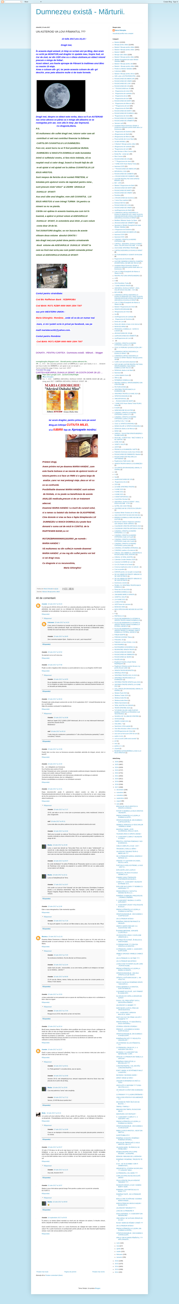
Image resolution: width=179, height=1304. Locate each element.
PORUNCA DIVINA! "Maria (123, 637)
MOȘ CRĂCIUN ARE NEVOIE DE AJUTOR (128, 609)
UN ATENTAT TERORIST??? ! (126, 1208)
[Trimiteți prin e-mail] (63, 589)
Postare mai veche (98, 1272)
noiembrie (120, 792)
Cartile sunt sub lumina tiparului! (125, 362)
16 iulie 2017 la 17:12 (61, 1097)
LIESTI (116, 447)
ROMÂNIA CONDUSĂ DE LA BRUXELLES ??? (125, 1062)
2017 (117, 787)
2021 (117, 776)
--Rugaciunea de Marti (121, 108)
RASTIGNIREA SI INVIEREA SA (124, 647)
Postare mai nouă (42, 1272)
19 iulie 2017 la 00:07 (55, 1147)
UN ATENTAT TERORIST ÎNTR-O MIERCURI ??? (127, 852)
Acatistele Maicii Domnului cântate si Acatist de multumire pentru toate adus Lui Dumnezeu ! (128, 267)
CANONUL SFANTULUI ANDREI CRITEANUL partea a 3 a (125, 344)
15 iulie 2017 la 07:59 (55, 665)
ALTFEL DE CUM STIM (122, 506)
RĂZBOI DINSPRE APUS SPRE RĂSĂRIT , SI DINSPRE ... (126, 1152)
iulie (118, 804)
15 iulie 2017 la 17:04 (61, 1011)
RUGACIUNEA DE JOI (121, 86)
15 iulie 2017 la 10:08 (55, 749)
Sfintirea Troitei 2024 (121, 695)
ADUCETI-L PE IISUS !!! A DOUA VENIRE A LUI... (127, 873)
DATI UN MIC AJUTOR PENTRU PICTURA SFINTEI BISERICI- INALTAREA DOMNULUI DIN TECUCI (128, 366)
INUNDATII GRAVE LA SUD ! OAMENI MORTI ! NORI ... (128, 1186)
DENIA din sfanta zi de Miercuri (124, 428)
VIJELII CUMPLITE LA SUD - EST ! (127, 846)
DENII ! (116, 431)
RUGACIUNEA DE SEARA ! (123, 652)
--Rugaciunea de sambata (123, 93)
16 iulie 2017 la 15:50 (60, 1087)
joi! (115, 741)
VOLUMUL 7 (118, 724)
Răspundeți (45, 614)
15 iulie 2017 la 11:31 (55, 936)
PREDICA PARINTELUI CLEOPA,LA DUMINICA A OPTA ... (128, 816)
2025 (117, 764)
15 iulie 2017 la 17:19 (61, 921)
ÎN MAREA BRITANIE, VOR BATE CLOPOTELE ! (127, 931)
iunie (118, 1243)
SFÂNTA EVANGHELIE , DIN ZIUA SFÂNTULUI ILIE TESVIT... (127, 974)
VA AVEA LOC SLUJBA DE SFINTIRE (126, 716)
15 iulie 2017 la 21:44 (61, 965)
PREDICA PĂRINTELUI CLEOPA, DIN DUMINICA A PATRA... (128, 1229)
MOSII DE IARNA (120, 326)
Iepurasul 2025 (119, 166)
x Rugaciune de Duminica (123, 229)
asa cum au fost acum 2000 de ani (125, 733)
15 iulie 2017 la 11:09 (55, 906)
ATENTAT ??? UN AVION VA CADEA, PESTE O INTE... (128, 861)
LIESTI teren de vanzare (122, 604)
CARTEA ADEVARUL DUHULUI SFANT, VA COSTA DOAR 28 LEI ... (69, 372)
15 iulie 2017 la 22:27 (55, 1049)
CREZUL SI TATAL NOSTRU (123, 557)
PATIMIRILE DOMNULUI (122, 380)
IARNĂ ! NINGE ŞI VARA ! (124, 1078)
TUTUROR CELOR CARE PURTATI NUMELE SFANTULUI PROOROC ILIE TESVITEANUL (127, 712)
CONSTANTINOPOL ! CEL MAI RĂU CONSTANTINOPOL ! (128, 1066)
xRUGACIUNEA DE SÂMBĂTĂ (124, 223)
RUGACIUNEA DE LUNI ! (122, 83)
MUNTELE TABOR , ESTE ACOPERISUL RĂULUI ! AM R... (127, 830)
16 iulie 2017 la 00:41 (61, 1066)
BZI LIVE (117, 292)
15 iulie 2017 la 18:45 (61, 636)
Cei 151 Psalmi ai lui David (123, 564)
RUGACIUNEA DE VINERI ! (123, 193)
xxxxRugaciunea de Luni (122, 338)
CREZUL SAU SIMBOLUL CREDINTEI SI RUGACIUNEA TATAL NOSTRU (128, 553)
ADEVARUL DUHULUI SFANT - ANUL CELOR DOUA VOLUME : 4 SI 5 (127, 289)
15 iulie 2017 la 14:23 (62, 622)
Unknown (51, 622)
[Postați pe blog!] (66, 589)
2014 (117, 1266)
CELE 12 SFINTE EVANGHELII (124, 424)
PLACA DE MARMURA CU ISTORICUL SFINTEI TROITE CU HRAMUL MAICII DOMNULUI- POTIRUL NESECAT (127, 630)
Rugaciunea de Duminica (122, 259)
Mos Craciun (118, 156)
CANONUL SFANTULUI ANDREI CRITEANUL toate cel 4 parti (125, 536)
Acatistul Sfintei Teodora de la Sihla (126, 513)
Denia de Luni (119, 321)
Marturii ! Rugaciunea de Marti (124, 185)
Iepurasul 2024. (119, 237)
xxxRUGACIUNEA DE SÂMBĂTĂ (125, 336)
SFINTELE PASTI (120, 673)
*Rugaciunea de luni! (121, 149)
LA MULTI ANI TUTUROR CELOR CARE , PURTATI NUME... (129, 964)
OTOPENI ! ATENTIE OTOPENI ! (126, 1026)
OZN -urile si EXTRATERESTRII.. (125, 76)
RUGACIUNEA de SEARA (123, 657)
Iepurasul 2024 (119, 234)
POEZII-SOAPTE (119, 635)
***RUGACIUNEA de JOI (122, 88)
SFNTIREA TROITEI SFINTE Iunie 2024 (127, 682)
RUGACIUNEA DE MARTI (123, 101)
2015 (117, 1264)
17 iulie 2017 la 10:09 (61, 1129)
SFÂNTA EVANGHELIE (122, 396)
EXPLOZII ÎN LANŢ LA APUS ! (126, 870)
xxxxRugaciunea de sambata (124, 317)
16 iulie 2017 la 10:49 (61, 1076)
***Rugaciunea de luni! (122, 106)
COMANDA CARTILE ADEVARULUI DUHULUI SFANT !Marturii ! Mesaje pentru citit (128, 357)
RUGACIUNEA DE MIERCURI (124, 79)
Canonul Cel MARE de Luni (123, 562)
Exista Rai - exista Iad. (121, 154)
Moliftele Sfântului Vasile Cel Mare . (126, 220)
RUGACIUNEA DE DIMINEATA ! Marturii (127, 454)
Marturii (44, 591)
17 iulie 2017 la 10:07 (61, 884)
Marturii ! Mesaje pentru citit (123, 64)
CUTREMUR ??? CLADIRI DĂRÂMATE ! (129, 1094)
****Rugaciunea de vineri (122, 161)
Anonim (44, 604)
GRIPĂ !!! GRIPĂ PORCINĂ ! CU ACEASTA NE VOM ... (126, 927)
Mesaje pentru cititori (53, 591)
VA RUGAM (118, 719)
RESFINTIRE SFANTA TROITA (124, 649)
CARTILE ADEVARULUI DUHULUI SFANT (128, 250)
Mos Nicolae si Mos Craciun (123, 151)
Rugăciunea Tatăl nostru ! (122, 461)
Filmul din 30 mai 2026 (122, 589)
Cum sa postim (119, 569)
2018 (117, 784)
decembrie (120, 790)
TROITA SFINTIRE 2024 (122, 708)
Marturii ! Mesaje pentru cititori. (124, 50)
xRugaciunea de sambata (123, 146)
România (117, 195)
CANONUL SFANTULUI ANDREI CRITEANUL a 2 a (125, 532)
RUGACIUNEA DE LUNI (122, 205)
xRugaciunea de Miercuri (122, 136)
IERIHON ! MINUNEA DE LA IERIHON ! (129, 1156)
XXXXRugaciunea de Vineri (123, 731)
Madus (50, 845)
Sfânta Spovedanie (120, 703)
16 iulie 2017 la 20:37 (61, 861)
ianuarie (119, 1257)
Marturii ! (117, 52)
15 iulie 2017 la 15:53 (55, 994)
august (119, 801)
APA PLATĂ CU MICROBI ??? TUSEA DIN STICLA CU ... (128, 1086)
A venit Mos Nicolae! (121, 499)
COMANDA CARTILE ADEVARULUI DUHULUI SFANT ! (126, 352)
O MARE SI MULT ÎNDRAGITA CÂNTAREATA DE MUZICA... (126, 878)
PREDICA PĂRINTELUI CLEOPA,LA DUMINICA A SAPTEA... (128, 910)
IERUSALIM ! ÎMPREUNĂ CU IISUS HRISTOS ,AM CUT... (128, 1143)
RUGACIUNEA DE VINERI (123, 81)
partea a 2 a (118, 746)
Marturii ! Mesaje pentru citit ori (124, 74)
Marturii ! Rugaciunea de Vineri (124, 307)
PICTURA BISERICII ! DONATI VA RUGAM (128, 255)
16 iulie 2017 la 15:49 (60, 845)
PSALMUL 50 (118, 640)
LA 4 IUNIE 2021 (119, 599)
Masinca (45, 936)
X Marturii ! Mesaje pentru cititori (125, 144)
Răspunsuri (48, 618)
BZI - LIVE (117, 183)
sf (115, 278)
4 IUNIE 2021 (118, 492)
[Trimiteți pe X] (68, 589)
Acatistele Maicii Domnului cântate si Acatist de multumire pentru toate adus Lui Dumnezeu (128, 127)
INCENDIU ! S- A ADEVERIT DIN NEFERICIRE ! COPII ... (127, 1053)
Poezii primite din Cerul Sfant (124, 139)
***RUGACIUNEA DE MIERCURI (125, 169)
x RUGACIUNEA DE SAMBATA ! (124, 176)
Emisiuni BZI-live (120, 203)
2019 (117, 781)
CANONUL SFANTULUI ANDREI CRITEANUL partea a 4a (125, 418)
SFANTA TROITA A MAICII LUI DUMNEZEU (128, 463)
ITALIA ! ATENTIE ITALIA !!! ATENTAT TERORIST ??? (128, 1181)
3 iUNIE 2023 (118, 489)
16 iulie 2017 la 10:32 (61, 831)
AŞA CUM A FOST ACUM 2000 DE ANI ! (127, 515)
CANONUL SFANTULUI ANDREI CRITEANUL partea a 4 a (125, 413)
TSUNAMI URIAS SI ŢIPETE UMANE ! (128, 834)
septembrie (120, 798)
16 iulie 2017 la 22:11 (60, 875)
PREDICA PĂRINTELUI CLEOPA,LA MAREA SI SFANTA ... (128, 969)
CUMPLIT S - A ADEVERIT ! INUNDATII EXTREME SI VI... (129, 882)
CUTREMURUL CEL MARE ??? (127, 1173)
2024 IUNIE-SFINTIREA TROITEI (125, 248)
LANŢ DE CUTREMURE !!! (125, 1211)
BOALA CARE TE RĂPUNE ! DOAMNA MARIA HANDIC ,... (129, 1199)
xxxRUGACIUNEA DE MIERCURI (125, 232)
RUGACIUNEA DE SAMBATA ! (124, 118)
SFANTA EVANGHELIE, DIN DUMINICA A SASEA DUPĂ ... (129, 1034)
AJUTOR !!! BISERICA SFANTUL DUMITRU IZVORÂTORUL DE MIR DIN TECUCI (128, 262)
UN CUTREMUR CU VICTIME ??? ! (128, 958)
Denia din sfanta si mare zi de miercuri (127, 324)
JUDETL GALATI (119, 444)
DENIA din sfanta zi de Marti (123, 370)
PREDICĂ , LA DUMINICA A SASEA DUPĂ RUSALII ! (127, 1030)
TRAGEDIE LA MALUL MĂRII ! (126, 849)
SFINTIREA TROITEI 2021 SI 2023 (125, 675)
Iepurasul (117, 373)
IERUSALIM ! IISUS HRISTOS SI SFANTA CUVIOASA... (127, 807)
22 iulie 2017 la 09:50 (60, 1202)
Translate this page (43, 370)
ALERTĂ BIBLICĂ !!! (122, 1135)
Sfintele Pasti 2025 (120, 693)
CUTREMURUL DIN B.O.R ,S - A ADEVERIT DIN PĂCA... (127, 1048)
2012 (117, 1272)
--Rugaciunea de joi (121, 96)
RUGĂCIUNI (118, 659)
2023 (117, 770)
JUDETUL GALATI (120, 597)
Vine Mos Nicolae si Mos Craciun (125, 728)
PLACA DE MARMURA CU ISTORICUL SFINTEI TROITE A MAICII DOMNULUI (127, 619)
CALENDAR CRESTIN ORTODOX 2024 (127, 526)
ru (115, 474)
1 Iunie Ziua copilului (121, 200)
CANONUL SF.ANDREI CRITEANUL (126, 548)
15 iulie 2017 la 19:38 (61, 717)
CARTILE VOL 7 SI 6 (121, 421)
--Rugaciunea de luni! (121, 98)
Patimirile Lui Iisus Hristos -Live (124, 642)
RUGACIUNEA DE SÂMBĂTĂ (124, 121)
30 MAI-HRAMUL (120, 141)
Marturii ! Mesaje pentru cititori (124, 47)
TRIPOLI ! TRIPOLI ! (122, 1106)
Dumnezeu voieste (120, 583)
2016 (117, 1261)
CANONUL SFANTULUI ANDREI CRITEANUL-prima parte (125, 544)
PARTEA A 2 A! (119, 616)
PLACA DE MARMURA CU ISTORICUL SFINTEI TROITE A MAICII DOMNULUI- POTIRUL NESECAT (127, 624)
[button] (37, 365)
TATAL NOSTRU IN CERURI (123, 705)
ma (115, 314)
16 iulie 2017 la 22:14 (54, 1113)
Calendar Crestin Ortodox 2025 (124, 559)
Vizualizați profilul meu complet (123, 33)
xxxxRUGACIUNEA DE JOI (123, 479)
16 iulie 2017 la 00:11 (58, 821)
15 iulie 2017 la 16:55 (61, 679)
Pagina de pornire (70, 1272)
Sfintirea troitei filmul (121, 700)
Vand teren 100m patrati (122, 726)
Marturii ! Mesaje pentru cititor (124, 57)
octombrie (120, 795)
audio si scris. (118, 736)
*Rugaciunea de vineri (121, 116)
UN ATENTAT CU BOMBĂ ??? (126, 1005)
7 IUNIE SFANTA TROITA (122, 286)
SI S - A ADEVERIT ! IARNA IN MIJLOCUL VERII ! (126, 1013)
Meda (44, 1113)
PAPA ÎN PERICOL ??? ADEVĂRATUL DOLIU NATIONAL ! (128, 1022)
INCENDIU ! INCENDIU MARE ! (126, 1075)
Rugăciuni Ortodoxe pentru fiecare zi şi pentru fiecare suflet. (127, 667)
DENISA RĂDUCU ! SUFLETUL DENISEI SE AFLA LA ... (126, 892)
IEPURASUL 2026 (120, 171)
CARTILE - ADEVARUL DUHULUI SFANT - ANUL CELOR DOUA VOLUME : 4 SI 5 (128, 244)
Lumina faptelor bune (121, 375)
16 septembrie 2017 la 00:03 (57, 1217)
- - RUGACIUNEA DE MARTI (123, 401)
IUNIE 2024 (118, 442)
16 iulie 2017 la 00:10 (58, 731)
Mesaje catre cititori (120, 55)
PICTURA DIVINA (120, 387)
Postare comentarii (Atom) (54, 1275)
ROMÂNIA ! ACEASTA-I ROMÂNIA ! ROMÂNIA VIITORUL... (127, 1139)
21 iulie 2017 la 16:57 (55, 1185)
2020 (117, 779)
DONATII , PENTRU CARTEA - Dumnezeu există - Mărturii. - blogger (69, 353)
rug (115, 477)
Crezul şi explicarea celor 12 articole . (126, 567)
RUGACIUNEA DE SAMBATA (124, 174)
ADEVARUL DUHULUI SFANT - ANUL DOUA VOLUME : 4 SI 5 (127, 502)
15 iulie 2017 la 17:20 (61, 955)
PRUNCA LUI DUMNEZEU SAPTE (125, 449)
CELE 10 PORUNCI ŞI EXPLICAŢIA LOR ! (128, 347)
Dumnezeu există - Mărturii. (80, 12)
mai (118, 1246)
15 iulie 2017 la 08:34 (55, 699)
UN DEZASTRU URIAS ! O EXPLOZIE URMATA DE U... (128, 936)
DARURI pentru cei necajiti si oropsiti (126, 572)
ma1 (115, 743)
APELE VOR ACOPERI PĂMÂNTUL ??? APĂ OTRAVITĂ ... (129, 1238)
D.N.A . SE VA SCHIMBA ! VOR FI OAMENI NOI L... (127, 1164)
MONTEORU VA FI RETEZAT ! (126, 1114)
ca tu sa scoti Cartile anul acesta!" (125, 738)
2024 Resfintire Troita (121, 283)
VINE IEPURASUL (120, 398)
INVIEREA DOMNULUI (121, 592)
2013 (117, 1269)
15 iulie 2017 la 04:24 (55, 604)
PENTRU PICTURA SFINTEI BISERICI (127, 276)
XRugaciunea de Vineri (122, 312)
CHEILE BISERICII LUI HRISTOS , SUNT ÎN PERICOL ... (127, 987)
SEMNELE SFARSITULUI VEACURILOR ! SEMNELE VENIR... (129, 825)
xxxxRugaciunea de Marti (122, 210)
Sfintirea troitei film (120, 698)
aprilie (119, 1249)
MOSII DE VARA (119, 607)
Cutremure (118, 71)
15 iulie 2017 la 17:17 (61, 809)
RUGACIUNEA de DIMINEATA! (124, 654)
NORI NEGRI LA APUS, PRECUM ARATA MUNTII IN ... (127, 1009)
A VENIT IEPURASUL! (121, 497)
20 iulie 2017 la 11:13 (61, 1170)
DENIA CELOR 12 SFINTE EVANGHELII (127, 426)
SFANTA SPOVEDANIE (122, 309)
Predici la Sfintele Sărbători (123, 69)
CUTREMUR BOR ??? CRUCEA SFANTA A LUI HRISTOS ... (127, 945)
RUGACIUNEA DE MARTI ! (123, 111)
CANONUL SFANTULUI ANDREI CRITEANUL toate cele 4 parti (125, 540)
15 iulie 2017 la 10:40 (55, 764)
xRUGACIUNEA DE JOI (122, 333)
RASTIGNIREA (119, 644)
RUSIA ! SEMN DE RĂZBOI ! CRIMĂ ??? (129, 1223)
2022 (117, 773)
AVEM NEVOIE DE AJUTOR (123, 410)
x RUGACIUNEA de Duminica (124, 198)
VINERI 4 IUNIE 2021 (121, 721)
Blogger (97, 1288)
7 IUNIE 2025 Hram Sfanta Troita (125, 164)
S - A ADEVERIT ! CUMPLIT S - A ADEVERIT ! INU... (127, 1118)
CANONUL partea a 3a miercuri (124, 550)
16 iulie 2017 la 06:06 (61, 977)
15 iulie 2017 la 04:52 (55, 652)
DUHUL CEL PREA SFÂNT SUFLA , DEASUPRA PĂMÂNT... (128, 1001)
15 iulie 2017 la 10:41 (55, 789)
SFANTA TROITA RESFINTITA (124, 670)
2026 (117, 762)
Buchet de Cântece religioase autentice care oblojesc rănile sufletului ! (127, 522)
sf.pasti (116, 748)
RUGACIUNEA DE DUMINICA (124, 113)
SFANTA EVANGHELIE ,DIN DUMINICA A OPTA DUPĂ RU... (129, 821)
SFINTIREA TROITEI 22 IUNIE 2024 (126, 394)
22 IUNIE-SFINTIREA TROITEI (124, 487)
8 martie (117, 408)
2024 (116, 484)
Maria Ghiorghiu (47, 377)
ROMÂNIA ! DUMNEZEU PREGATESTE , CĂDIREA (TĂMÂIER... (129, 896)
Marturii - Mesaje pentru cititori (124, 66)
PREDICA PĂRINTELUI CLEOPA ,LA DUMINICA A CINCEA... (128, 1122)
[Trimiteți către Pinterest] (72, 589)
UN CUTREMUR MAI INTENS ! (126, 961)
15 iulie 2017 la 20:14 (55, 1026)
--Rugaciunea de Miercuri (122, 103)
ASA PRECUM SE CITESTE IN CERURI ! (127, 508)
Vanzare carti (118, 123)
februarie (120, 1254)
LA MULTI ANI (118, 602)
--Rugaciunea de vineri (122, 91)
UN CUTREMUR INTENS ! (125, 919)
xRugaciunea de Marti (121, 134)
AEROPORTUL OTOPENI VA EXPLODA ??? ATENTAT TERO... (129, 1169)
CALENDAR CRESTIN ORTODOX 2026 (127, 528)
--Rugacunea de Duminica (123, 132)
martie (119, 1251)
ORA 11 (116, 378)
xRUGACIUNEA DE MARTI (123, 188)
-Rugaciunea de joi (120, 482)
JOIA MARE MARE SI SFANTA (124, 594)
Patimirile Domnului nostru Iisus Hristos (127, 452)
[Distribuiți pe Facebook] (70, 589)
